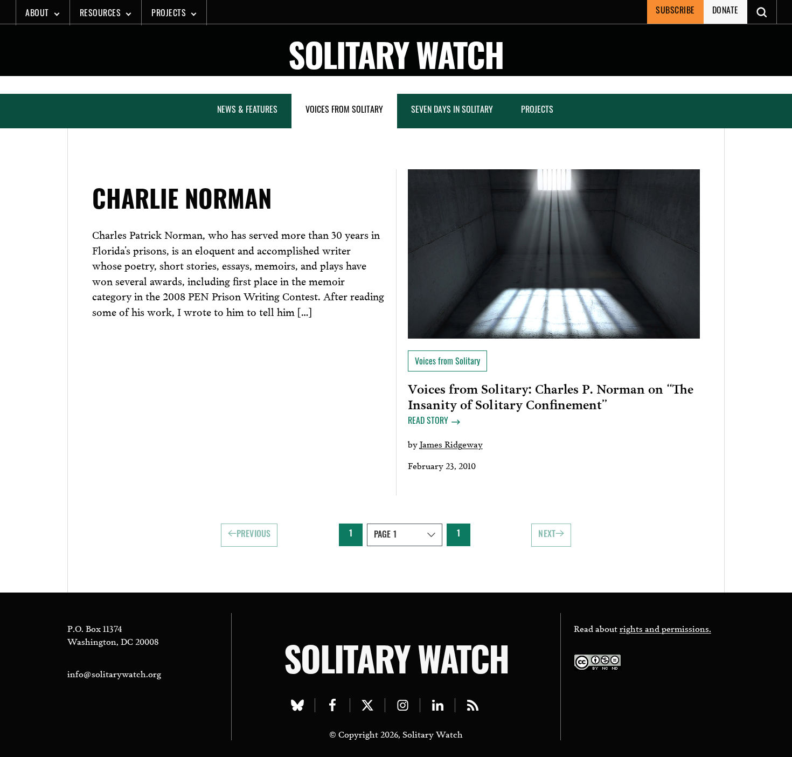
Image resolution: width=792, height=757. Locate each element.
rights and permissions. (665, 628)
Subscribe (675, 11)
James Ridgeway (451, 443)
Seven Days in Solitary (452, 110)
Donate (725, 11)
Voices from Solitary (344, 110)
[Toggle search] (762, 12)
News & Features (247, 110)
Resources (100, 14)
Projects (168, 14)
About (37, 14)
